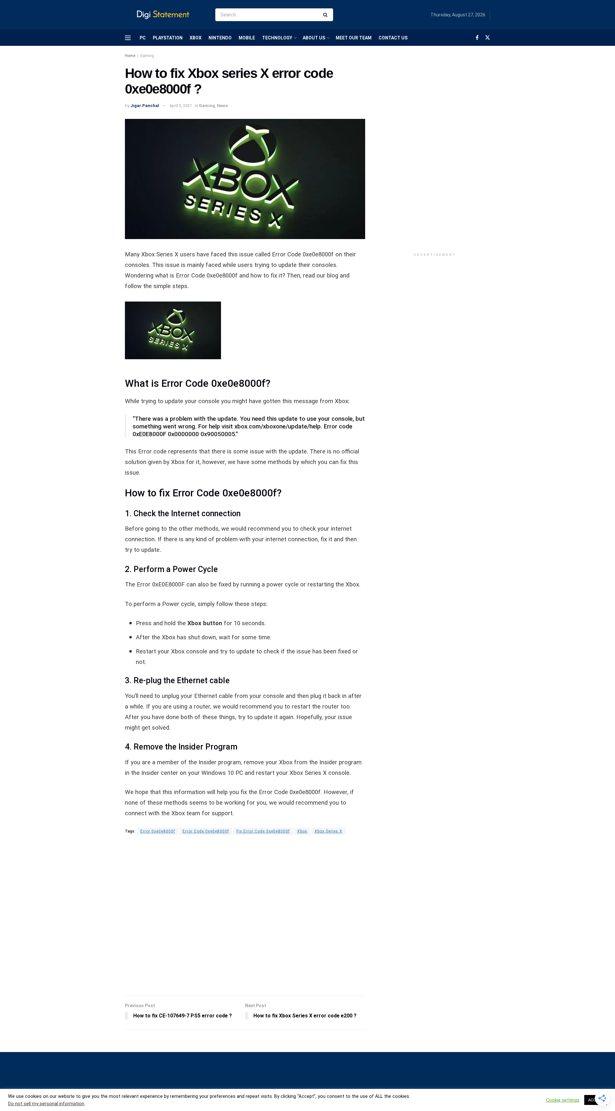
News (222, 105)
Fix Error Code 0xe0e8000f (263, 831)
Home (130, 56)
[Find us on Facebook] (477, 37)
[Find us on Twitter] (487, 37)
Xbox (195, 37)
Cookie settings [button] (562, 1100)
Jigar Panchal (144, 105)
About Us (314, 37)
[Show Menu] (128, 38)
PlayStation (168, 37)
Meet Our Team (354, 37)
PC (143, 37)
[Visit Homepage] (164, 15)
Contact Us (393, 37)
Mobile (247, 37)
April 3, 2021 (180, 105)
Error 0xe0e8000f (157, 831)
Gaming (147, 56)
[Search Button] (326, 14)
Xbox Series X (328, 831)
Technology (277, 37)
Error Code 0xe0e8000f (206, 831)
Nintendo (220, 37)
